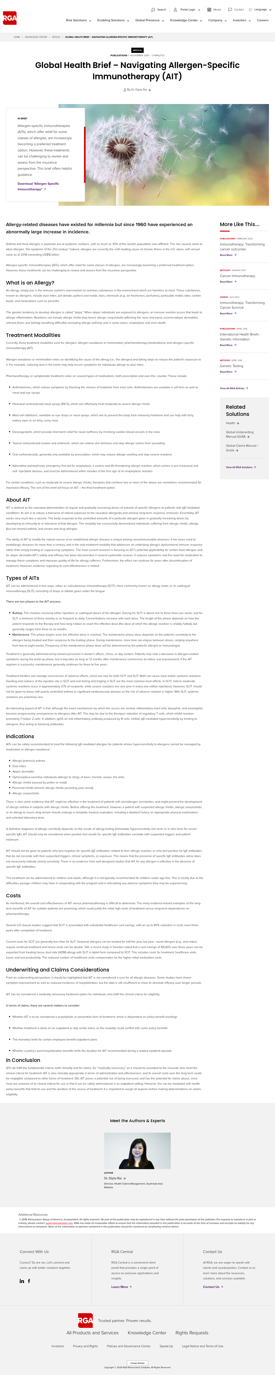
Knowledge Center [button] (184, 20)
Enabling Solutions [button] (111, 20)
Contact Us (211, 1286)
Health (231, 423)
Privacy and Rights (85, 1346)
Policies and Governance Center (129, 1346)
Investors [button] (239, 20)
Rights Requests (192, 1332)
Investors (58, 1346)
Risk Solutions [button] (76, 20)
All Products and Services (93, 1332)
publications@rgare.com (59, 1223)
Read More (229, 255)
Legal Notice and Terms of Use (202, 1346)
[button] (160, 10)
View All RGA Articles (232, 388)
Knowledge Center (36, 37)
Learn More (119, 1286)
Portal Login (188, 9)
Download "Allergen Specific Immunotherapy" (38, 186)
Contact (239, 9)
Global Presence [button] (147, 20)
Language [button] (261, 9)
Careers (263, 20)
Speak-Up (166, 1346)
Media (217, 9)
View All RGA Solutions (239, 467)
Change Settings (137, 1363)
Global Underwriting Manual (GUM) (240, 434)
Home (17, 37)
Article (56, 37)
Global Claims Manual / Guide (242, 448)
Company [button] (215, 20)
